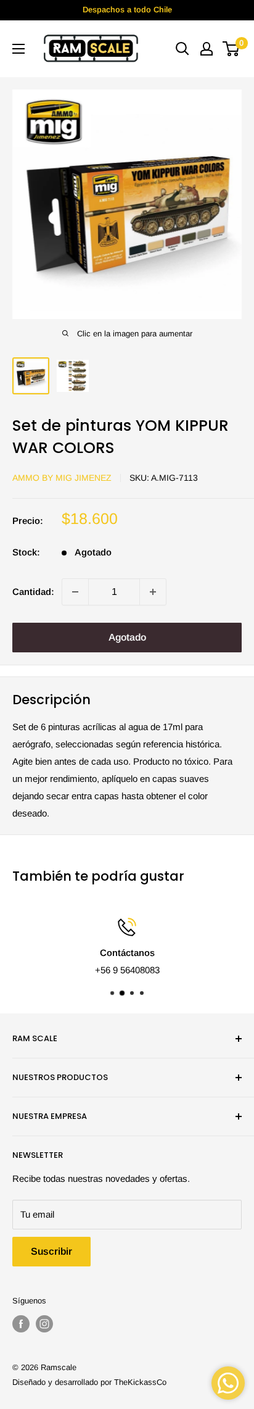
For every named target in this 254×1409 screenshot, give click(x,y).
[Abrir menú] (18, 49)
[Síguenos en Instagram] (44, 1323)
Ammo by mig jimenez (62, 478)
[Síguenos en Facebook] (21, 1323)
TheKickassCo (140, 1382)
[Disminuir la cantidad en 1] (75, 592)
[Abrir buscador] (182, 49)
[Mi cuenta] (206, 49)
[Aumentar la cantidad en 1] (153, 592)
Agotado (127, 637)
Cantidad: (33, 591)
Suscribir (51, 1251)
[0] (231, 48)
